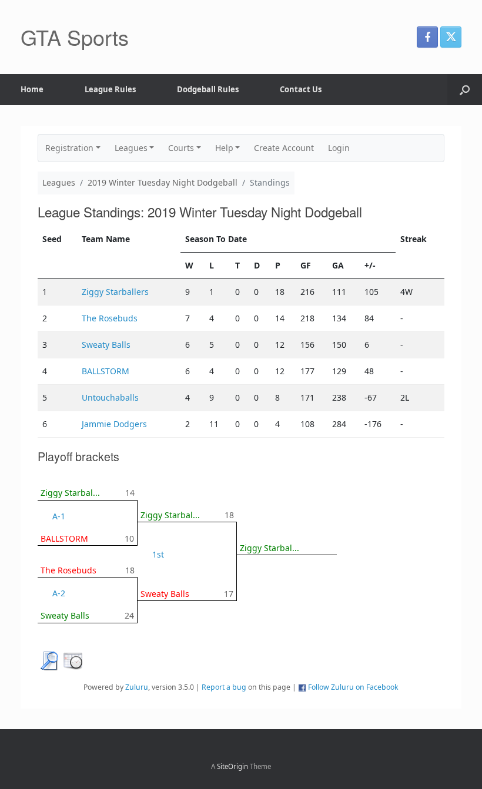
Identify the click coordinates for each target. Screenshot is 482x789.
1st (158, 554)
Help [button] (224, 147)
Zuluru (136, 687)
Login (339, 147)
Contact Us (301, 89)
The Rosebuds (110, 318)
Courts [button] (181, 147)
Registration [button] (69, 147)
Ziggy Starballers (115, 291)
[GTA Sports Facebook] (427, 37)
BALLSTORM (105, 371)
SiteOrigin (232, 766)
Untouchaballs (110, 397)
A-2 (58, 593)
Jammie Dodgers (114, 423)
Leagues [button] (131, 147)
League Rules (110, 89)
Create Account (284, 147)
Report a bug (224, 687)
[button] (464, 89)
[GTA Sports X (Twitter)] (450, 37)
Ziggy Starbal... (70, 492)
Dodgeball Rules (208, 89)
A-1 (58, 516)
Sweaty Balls (106, 344)
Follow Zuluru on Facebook (353, 687)
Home (32, 89)
